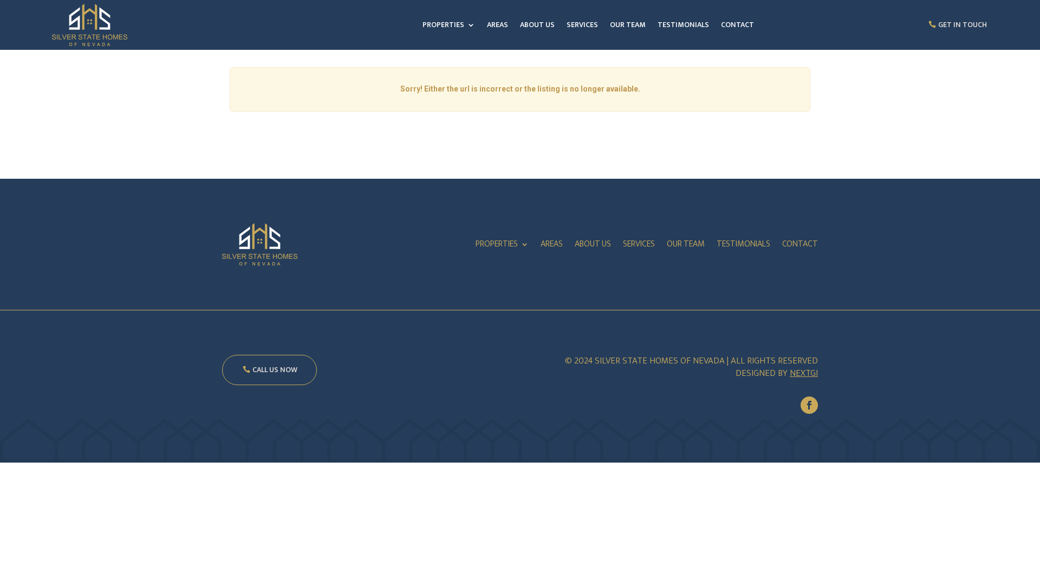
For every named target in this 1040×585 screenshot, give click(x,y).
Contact (737, 24)
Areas (497, 24)
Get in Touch (962, 24)
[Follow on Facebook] (809, 405)
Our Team (628, 24)
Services (582, 24)
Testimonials (683, 24)
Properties (443, 24)
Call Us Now (274, 369)
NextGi (804, 373)
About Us (537, 24)
